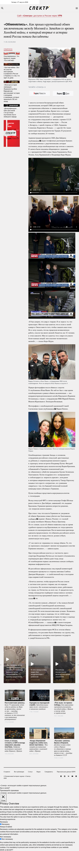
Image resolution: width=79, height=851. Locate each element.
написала (51, 622)
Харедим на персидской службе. (39, 705)
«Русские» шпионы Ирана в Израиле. (63, 747)
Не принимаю (13, 790)
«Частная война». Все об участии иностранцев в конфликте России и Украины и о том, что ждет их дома (12, 72)
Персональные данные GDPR (66, 772)
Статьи (30, 772)
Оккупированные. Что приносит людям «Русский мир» (11, 58)
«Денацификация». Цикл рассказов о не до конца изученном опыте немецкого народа (10, 112)
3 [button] (41, 685)
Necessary (6, 824)
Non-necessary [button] (5, 836)
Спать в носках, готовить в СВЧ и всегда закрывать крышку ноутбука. (15, 745)
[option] (14, 664)
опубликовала (33, 140)
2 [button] (38, 685)
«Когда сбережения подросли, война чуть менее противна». (38, 745)
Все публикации (19, 772)
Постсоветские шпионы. (15, 710)
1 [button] (35, 685)
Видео (39, 772)
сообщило (32, 519)
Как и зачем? (5, 788)
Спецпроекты (8, 49)
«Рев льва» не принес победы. (63, 707)
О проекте (7, 772)
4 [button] (44, 685)
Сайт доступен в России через (39, 15)
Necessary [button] (4, 822)
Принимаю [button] (4, 790)
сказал (30, 598)
